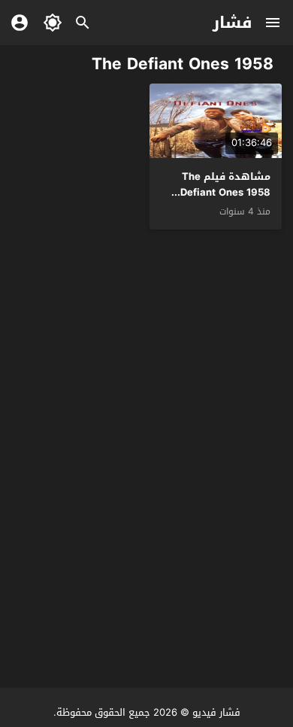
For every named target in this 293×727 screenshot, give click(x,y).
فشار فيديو (216, 712)
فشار (232, 23)
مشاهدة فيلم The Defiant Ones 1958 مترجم (225, 192)
